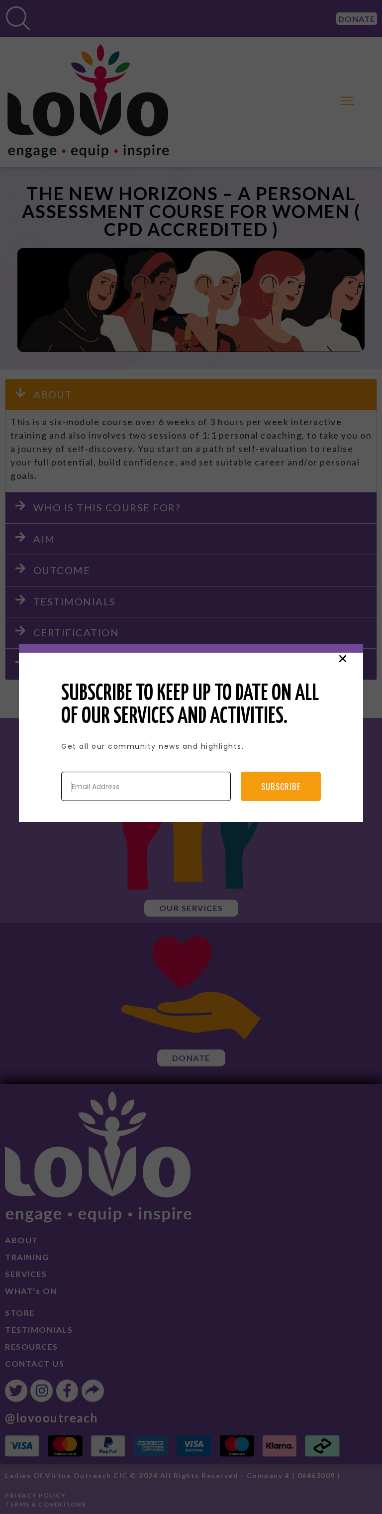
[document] (191, 757)
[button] (343, 659)
